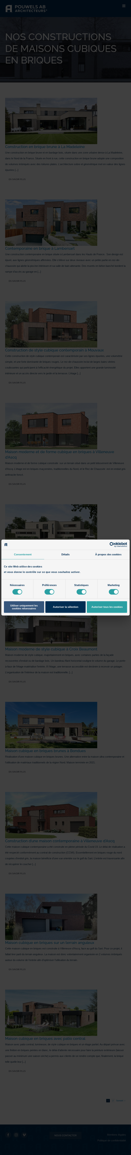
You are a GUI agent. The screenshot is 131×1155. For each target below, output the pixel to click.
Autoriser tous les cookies (107, 606)
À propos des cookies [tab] (108, 554)
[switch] (49, 592)
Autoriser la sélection (65, 606)
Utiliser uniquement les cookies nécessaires (24, 607)
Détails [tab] (65, 554)
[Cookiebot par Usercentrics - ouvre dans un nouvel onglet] (112, 544)
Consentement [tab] (23, 554)
